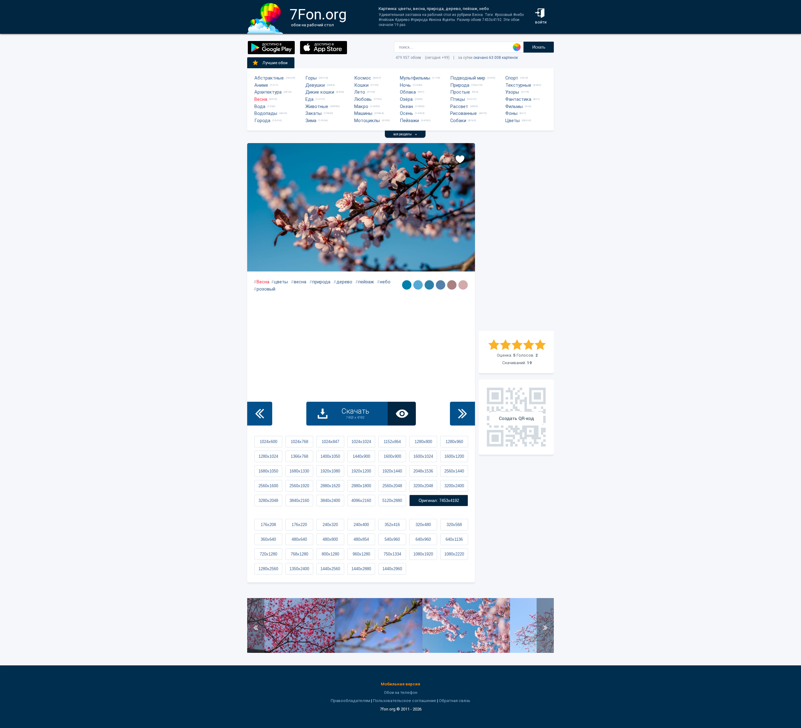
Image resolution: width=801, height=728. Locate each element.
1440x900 (361, 456)
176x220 (299, 524)
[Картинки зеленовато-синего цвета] (406, 285)
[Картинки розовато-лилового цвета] (452, 285)
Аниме (261, 85)
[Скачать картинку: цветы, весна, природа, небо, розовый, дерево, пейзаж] (466, 651)
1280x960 (454, 441)
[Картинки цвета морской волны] (429, 285)
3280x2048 (268, 500)
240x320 (330, 524)
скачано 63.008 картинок (495, 57)
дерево (344, 282)
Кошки (361, 85)
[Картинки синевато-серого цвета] (440, 285)
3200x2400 (454, 485)
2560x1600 (268, 485)
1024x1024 (361, 441)
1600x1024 (423, 456)
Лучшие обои (275, 62)
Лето (359, 92)
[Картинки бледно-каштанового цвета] (463, 285)
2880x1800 (361, 485)
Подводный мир (467, 78)
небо (385, 282)
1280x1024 (268, 456)
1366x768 (299, 456)
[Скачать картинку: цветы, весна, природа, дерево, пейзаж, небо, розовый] (378, 651)
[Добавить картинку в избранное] (460, 158)
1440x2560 (330, 568)
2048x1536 (423, 471)
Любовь (363, 99)
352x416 (392, 524)
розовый (266, 289)
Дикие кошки (319, 92)
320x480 (423, 524)
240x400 (361, 524)
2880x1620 (330, 485)
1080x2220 (454, 554)
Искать (538, 47)
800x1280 (330, 554)
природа (321, 282)
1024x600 (268, 441)
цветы (281, 282)
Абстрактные (269, 78)
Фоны (511, 113)
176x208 (268, 524)
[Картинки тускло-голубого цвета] (418, 285)
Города (262, 120)
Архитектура (268, 92)
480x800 (330, 539)
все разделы (405, 134)
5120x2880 (392, 500)
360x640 (268, 539)
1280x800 (423, 441)
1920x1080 (330, 471)
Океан (406, 106)
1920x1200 (361, 471)
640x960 (423, 539)
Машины (363, 113)
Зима (310, 120)
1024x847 (330, 441)
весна (300, 282)
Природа (459, 85)
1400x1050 (330, 456)
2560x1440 (454, 471)
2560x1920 (299, 485)
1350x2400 (299, 568)
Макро (361, 106)
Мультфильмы (415, 78)
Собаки (458, 120)
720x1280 (268, 554)
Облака (408, 92)
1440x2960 (392, 568)
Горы (311, 78)
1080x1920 (423, 554)
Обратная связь (454, 701)
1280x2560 (268, 568)
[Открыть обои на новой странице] (402, 414)
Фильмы (514, 106)
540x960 (392, 539)
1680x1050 (268, 471)
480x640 (299, 539)
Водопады (265, 113)
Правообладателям (350, 701)
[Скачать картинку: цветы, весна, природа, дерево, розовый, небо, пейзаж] (291, 651)
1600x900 (392, 456)
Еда (309, 99)
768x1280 (299, 554)
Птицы (457, 99)
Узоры (512, 92)
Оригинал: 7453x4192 (439, 500)
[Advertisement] (516, 237)
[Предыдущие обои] (259, 414)
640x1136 (454, 539)
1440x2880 (361, 568)
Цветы (512, 120)
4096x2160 (361, 500)
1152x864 (392, 441)
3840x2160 (299, 500)
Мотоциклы (367, 120)
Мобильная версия (400, 684)
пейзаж (366, 282)
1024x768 (299, 441)
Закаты (313, 113)
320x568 (454, 524)
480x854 (361, 539)
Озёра (406, 99)
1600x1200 (454, 456)
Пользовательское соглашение (404, 701)
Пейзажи (409, 120)
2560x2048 (392, 485)
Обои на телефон (400, 692)
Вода (259, 106)
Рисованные (463, 113)
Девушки (315, 85)
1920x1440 (392, 471)
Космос (362, 78)
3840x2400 (330, 500)
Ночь (405, 85)
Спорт (511, 78)
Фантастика (518, 99)
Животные (316, 106)
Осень (406, 113)
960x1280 (361, 554)
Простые (460, 92)
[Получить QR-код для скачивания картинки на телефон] (516, 417)
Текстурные (518, 85)
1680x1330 (299, 471)
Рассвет (459, 106)
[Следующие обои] (462, 414)
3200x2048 (423, 485)
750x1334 (392, 554)
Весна (260, 99)
